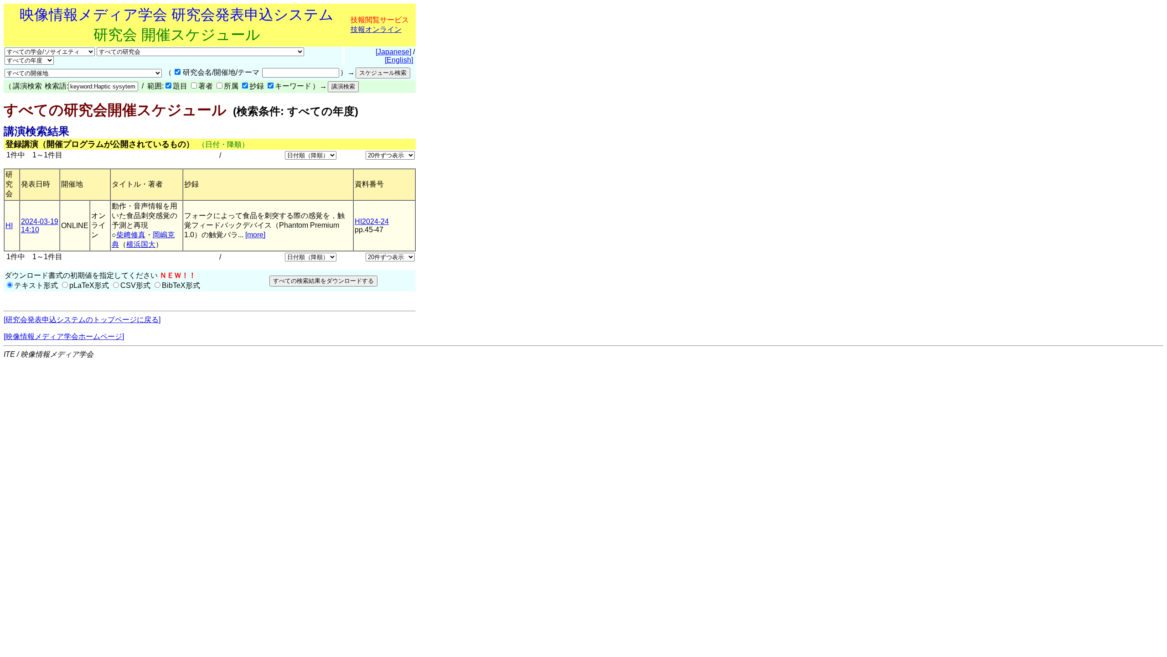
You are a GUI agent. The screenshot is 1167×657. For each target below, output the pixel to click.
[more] (255, 235)
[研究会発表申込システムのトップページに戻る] (82, 319)
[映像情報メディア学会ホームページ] (64, 336)
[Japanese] (393, 52)
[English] (399, 60)
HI (9, 225)
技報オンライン (376, 29)
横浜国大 (140, 244)
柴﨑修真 (130, 235)
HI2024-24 (372, 221)
